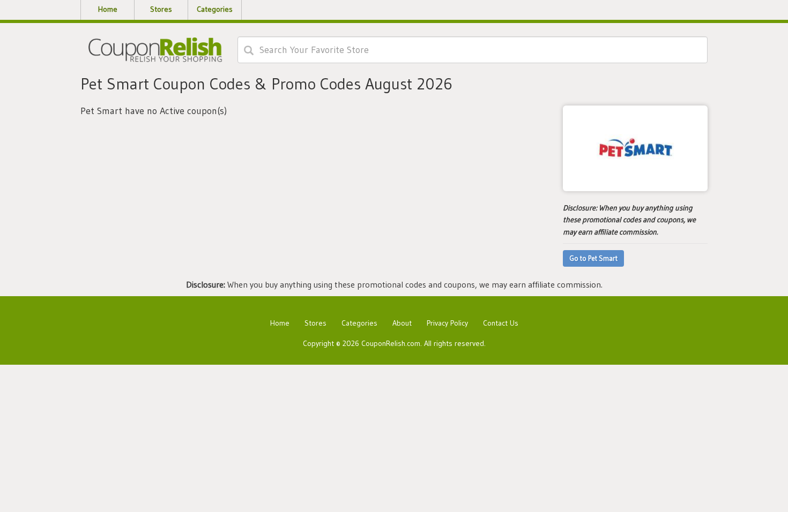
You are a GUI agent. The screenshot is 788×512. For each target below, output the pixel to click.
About (402, 323)
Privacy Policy (447, 323)
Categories (359, 323)
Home (279, 323)
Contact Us (500, 323)
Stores (315, 323)
